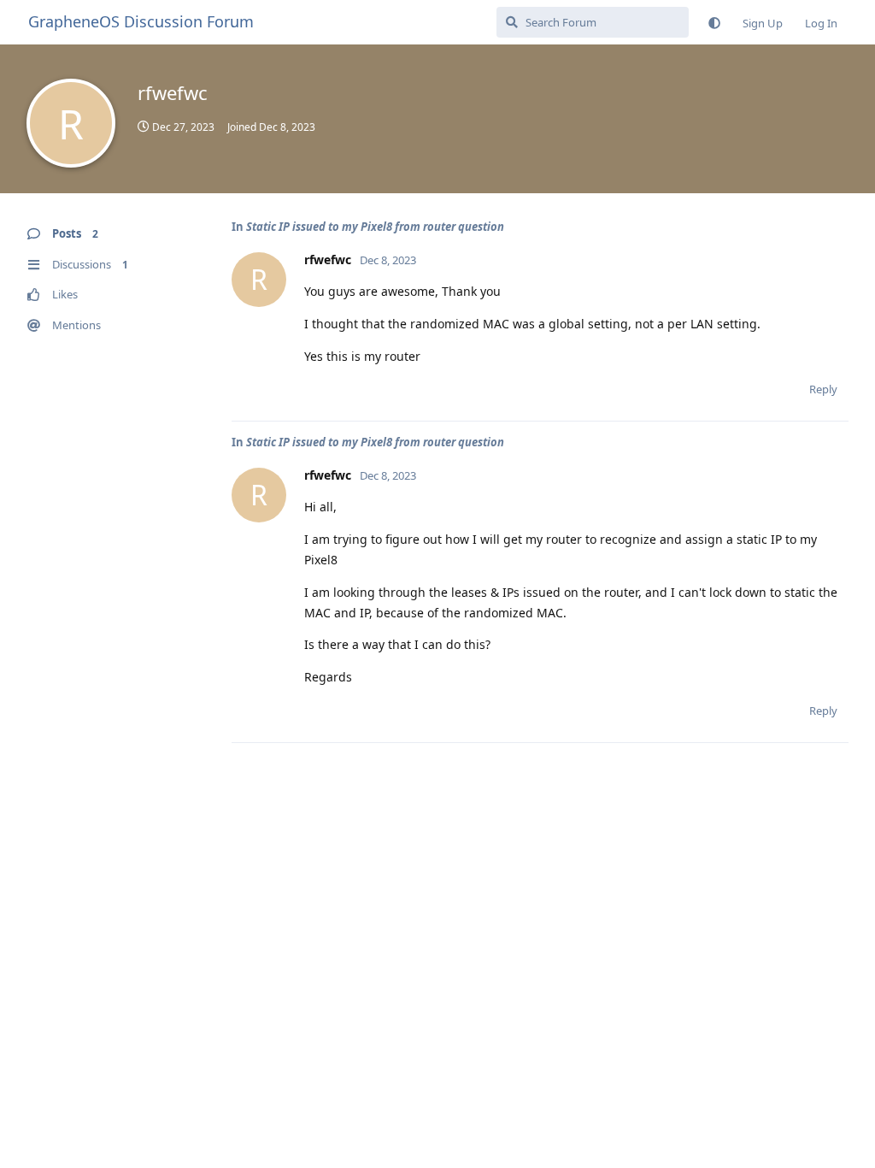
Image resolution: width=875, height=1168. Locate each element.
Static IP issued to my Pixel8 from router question (375, 226)
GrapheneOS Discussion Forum (141, 21)
